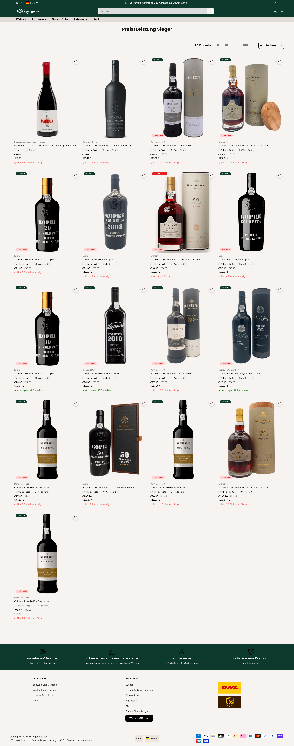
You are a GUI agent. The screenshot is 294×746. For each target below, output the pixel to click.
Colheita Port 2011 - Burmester (32, 487)
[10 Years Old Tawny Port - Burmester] (183, 98)
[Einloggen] (275, 11)
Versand (72, 740)
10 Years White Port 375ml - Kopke (34, 373)
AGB (128, 706)
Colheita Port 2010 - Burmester (168, 487)
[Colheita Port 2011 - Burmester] (47, 440)
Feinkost (80, 19)
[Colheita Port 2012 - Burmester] (47, 553)
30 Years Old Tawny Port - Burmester (171, 373)
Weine (20, 19)
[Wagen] (281, 11)
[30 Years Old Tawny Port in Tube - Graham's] (251, 98)
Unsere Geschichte (43, 695)
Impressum (131, 700)
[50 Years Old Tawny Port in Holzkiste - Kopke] (115, 440)
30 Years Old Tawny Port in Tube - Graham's (243, 145)
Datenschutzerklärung (43, 740)
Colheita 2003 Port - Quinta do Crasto (239, 373)
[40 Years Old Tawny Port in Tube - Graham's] (251, 440)
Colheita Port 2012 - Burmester (32, 601)
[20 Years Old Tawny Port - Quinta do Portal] (115, 98)
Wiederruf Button (139, 718)
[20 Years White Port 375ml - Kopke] (47, 212)
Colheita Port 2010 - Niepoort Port (101, 373)
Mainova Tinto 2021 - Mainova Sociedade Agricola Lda (45, 145)
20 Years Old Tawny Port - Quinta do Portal (107, 145)
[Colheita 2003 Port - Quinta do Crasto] (251, 326)
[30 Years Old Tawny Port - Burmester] (183, 326)
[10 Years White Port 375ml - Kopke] (47, 326)
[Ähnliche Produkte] (75, 61)
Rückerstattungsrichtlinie (139, 690)
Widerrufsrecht (19, 740)
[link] (239, 695)
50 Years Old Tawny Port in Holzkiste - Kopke (108, 487)
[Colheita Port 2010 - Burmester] (183, 440)
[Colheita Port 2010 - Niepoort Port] (115, 326)
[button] (11, 11)
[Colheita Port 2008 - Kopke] (115, 212)
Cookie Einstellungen (45, 690)
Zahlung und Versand (45, 684)
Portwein (38, 19)
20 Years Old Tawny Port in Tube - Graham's (175, 259)
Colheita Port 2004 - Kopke (233, 259)
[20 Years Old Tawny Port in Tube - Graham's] (183, 212)
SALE (96, 19)
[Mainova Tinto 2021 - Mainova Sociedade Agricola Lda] (47, 98)
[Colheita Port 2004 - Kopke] (251, 212)
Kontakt (37, 700)
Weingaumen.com (38, 736)
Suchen (129, 684)
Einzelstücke (60, 19)
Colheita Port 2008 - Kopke (97, 259)
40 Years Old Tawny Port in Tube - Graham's (243, 487)
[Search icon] (210, 11)
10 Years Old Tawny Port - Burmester (171, 145)
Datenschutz (132, 695)
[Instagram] (275, 3)
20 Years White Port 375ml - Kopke (34, 259)
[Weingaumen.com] (28, 11)
